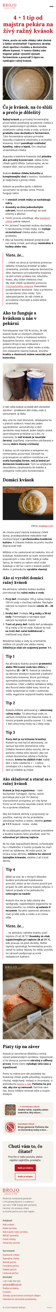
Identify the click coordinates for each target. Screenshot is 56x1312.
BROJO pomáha (10, 1235)
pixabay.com (46, 525)
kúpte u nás (24, 1083)
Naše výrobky (10, 1228)
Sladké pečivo (10, 1269)
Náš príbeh (8, 1224)
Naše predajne (25, 1176)
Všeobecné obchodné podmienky (19, 1299)
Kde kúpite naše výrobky (15, 1232)
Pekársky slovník (11, 1242)
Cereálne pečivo (11, 1265)
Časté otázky (9, 1239)
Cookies (7, 1292)
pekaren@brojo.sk (12, 1284)
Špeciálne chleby (11, 1258)
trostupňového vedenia (19, 286)
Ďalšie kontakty (11, 1288)
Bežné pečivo (9, 1262)
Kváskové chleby (11, 1254)
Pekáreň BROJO (17, 1307)
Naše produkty (25, 1167)
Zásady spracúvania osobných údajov (22, 1295)
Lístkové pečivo (10, 1273)
